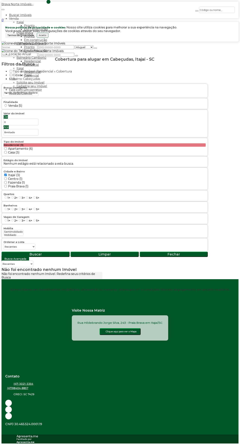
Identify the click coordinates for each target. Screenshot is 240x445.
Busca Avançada (15, 258)
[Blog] (120, 409)
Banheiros (10, 205)
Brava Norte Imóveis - (17, 4)
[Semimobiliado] (13, 231)
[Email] (120, 403)
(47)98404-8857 (17, 388)
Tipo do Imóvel (14, 141)
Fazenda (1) (16, 182)
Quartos (9, 194)
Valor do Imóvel (14, 113)
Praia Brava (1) (18, 186)
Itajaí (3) (14, 175)
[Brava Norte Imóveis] (120, 416)
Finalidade (11, 101)
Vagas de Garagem (16, 216)
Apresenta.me (27, 436)
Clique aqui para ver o (121, 331)
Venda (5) (15, 105)
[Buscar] (196, 10)
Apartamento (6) (20, 148)
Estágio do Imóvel (16, 160)
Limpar (104, 254)
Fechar (173, 254)
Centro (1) (15, 179)
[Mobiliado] (13, 235)
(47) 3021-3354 (23, 383)
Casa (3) (14, 152)
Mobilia (8, 228)
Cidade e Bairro (14, 171)
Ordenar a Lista (14, 241)
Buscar (35, 254)
